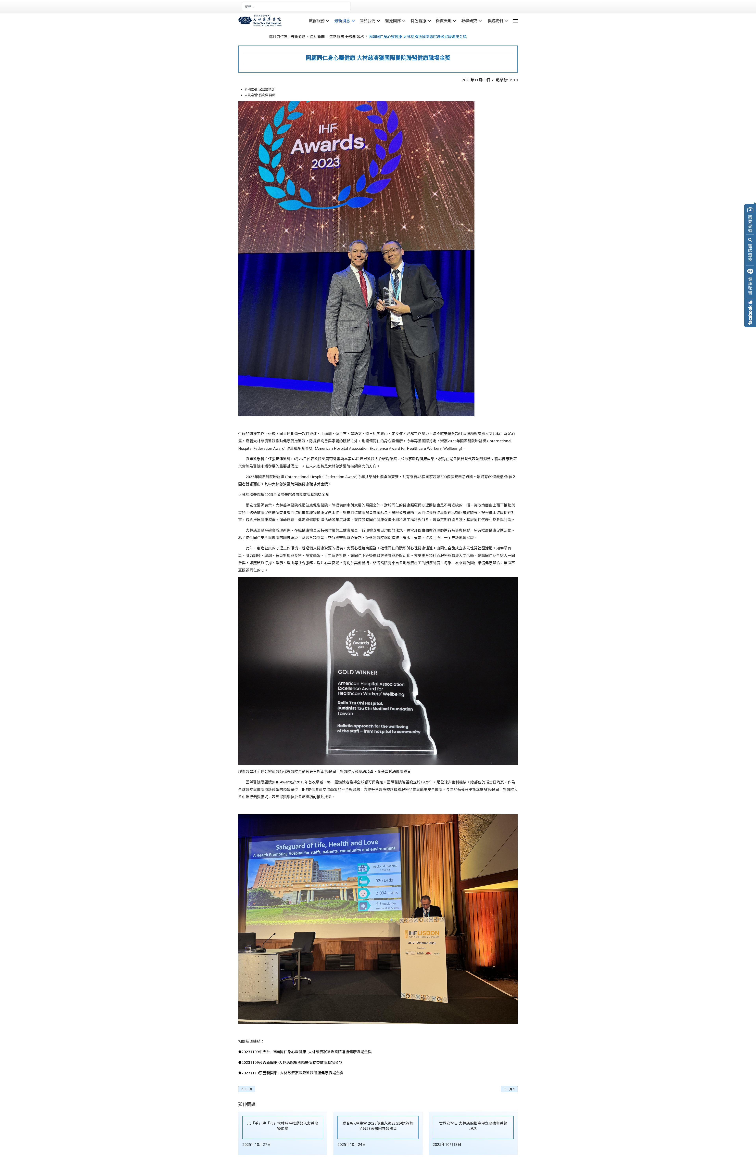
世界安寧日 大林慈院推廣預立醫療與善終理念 (473, 1126)
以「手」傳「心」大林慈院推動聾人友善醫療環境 (282, 1126)
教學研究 (469, 21)
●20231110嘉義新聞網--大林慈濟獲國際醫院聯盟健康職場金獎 (291, 1072)
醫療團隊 (393, 21)
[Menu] (515, 21)
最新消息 (342, 21)
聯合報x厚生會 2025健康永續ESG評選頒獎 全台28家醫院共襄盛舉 (378, 1126)
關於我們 (367, 21)
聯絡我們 (495, 21)
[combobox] (296, 6)
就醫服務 (317, 21)
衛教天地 (444, 21)
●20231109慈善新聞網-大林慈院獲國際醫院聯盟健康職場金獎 (290, 1062)
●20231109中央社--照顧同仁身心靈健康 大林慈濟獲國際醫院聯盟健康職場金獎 (305, 1051)
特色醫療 (418, 21)
